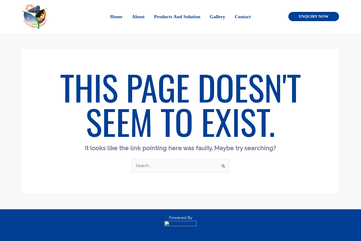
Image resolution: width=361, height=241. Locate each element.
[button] (313, 16)
